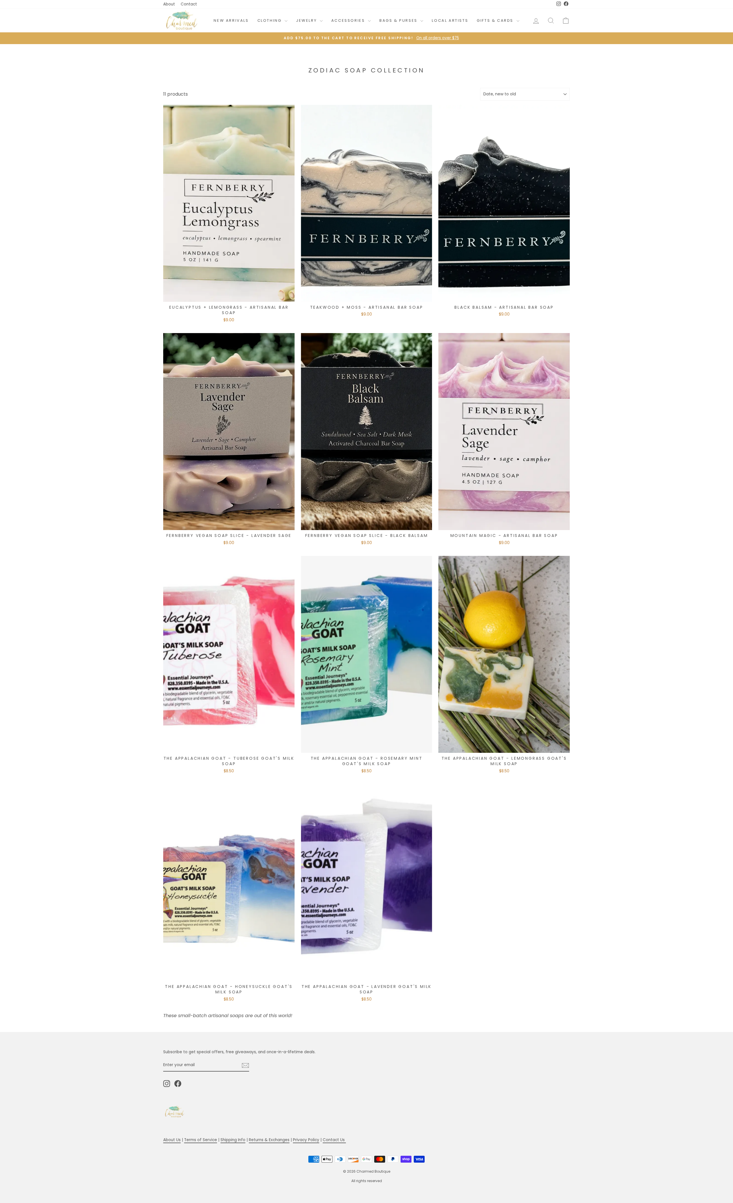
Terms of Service (200, 1140)
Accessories (348, 20)
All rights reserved (366, 1180)
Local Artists (450, 20)
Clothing (270, 20)
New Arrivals (231, 20)
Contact (189, 4)
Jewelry (307, 20)
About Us (172, 1140)
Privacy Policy (306, 1140)
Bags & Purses (399, 20)
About (169, 4)
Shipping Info (232, 1140)
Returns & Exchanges (269, 1140)
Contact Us (334, 1140)
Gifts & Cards (496, 20)
